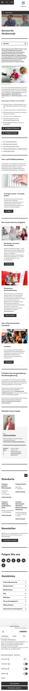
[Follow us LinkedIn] (24, 561)
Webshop (6, 597)
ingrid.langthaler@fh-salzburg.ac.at (16, 454)
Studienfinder (8, 586)
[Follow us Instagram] (3, 561)
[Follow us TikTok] (3, 565)
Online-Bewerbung (10, 582)
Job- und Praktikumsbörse (10, 142)
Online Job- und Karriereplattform (13, 92)
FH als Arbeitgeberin (10, 601)
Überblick (6, 43)
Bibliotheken (8, 590)
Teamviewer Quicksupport (12, 609)
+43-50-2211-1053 (16, 451)
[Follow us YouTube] (8, 561)
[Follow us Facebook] (13, 561)
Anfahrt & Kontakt (6, 497)
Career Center (8, 12)
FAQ (4, 594)
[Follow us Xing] (18, 561)
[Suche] (7, 2)
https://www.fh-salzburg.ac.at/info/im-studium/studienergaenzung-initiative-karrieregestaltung (12, 401)
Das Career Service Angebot (10, 144)
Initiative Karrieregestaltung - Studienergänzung (15, 149)
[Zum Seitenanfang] (25, 475)
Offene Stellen (8, 605)
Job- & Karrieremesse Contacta (11, 146)
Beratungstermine (8, 311)
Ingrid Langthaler (9, 435)
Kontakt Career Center (8, 151)
